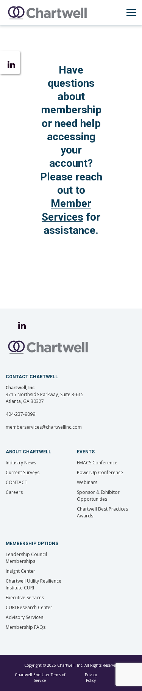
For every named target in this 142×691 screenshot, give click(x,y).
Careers (14, 492)
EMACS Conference (97, 462)
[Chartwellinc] (47, 12)
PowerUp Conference (100, 472)
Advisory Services (24, 617)
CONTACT (16, 482)
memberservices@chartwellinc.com (44, 427)
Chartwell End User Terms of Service (40, 677)
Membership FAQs (25, 627)
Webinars (87, 482)
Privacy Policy (91, 677)
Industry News (21, 462)
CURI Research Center (29, 607)
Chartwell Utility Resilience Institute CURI (33, 584)
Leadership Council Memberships (26, 557)
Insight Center (20, 571)
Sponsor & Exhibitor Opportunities (98, 495)
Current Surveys (22, 472)
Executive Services (25, 597)
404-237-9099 (20, 414)
